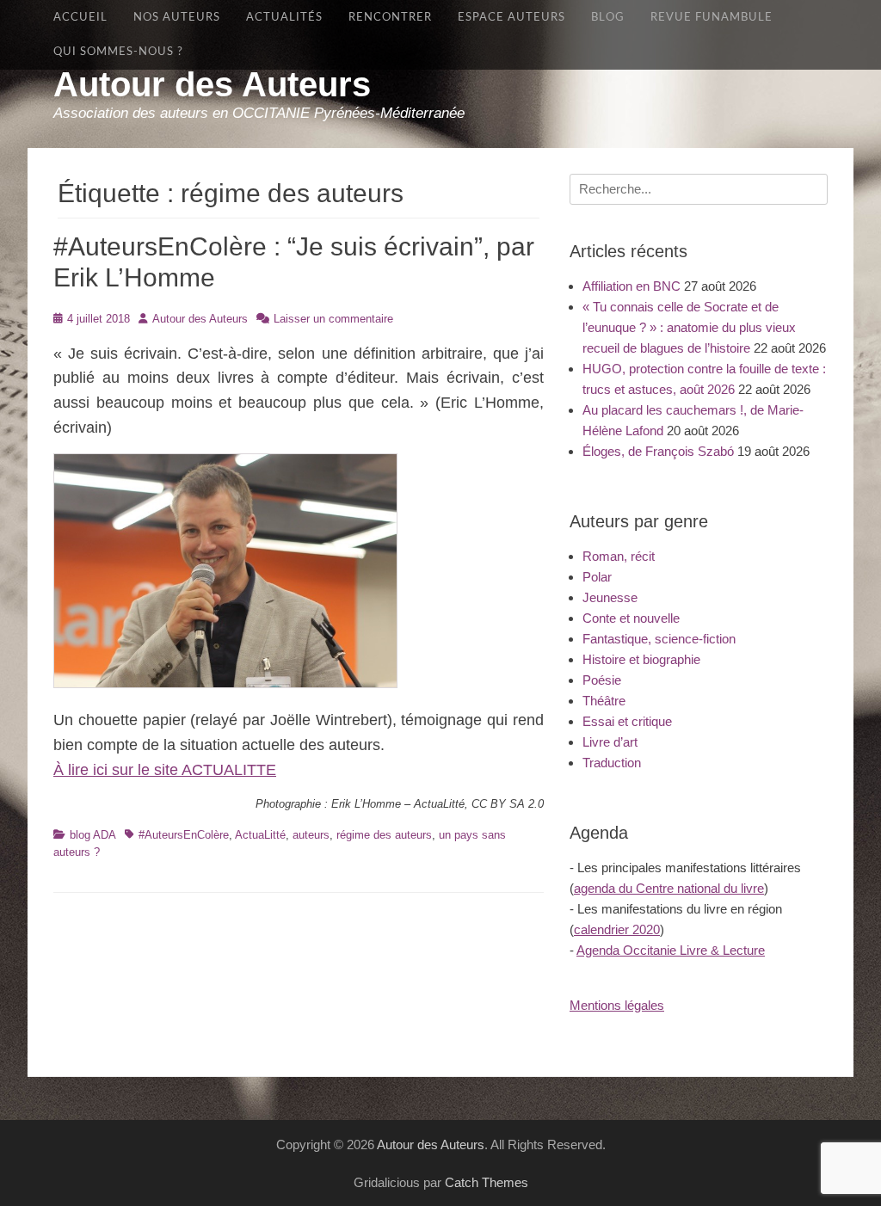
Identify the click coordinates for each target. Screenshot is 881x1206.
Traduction (611, 762)
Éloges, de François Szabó (658, 451)
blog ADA (93, 834)
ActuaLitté (260, 834)
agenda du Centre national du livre (669, 888)
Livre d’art (610, 742)
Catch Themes (486, 1182)
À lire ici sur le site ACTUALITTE (164, 769)
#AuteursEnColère (184, 834)
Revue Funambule (711, 17)
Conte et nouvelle (631, 618)
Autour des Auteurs (212, 84)
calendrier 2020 (617, 929)
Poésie (601, 680)
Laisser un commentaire (333, 318)
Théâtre (603, 700)
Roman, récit (618, 556)
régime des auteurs (384, 834)
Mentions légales (617, 1005)
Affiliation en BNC (631, 286)
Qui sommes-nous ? (118, 51)
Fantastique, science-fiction (659, 638)
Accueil (80, 17)
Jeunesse (610, 597)
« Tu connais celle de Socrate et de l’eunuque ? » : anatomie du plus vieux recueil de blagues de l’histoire (689, 327)
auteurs (311, 834)
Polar (597, 576)
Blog (608, 17)
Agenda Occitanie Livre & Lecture (670, 950)
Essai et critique (627, 721)
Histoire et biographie (641, 659)
